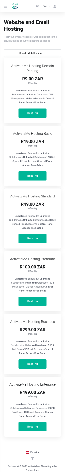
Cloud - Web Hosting (30, 53)
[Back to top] (32, 459)
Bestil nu (32, 113)
